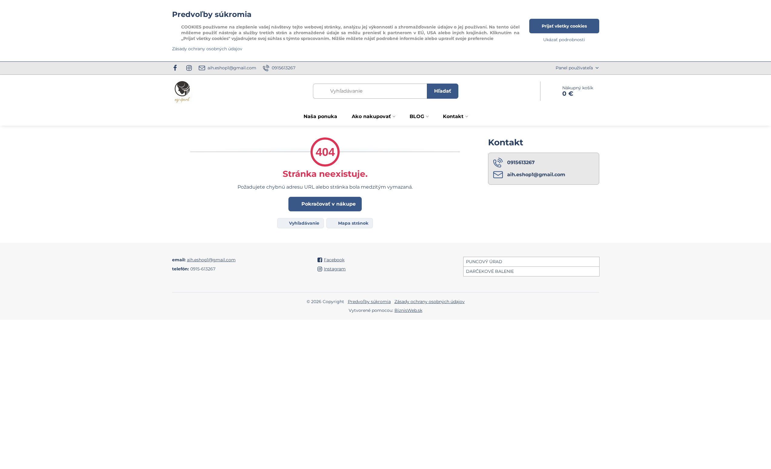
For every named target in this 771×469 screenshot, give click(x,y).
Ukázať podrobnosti (564, 39)
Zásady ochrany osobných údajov (429, 301)
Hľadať (442, 91)
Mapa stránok (352, 223)
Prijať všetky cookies (564, 26)
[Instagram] (189, 68)
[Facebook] (177, 68)
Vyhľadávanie (303, 223)
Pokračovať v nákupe (328, 204)
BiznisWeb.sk (408, 310)
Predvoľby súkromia (369, 301)
